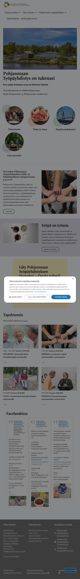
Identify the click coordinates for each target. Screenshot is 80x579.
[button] (15, 297)
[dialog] (40, 289)
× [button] (73, 278)
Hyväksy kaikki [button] (61, 297)
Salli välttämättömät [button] (37, 297)
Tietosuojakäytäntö (40, 292)
